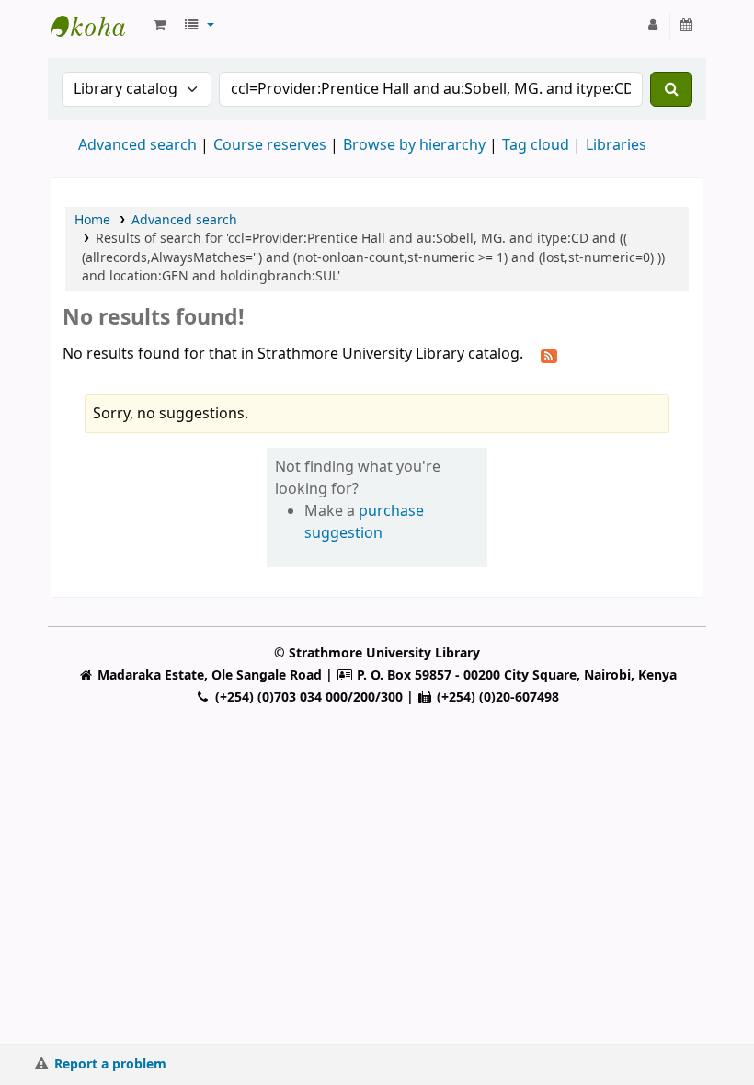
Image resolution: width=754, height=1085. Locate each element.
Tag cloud (535, 145)
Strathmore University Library (97, 25)
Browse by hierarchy (414, 145)
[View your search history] (687, 25)
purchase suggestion (364, 522)
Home (92, 220)
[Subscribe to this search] (549, 354)
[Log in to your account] (653, 25)
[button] (159, 25)
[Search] (671, 89)
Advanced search (137, 145)
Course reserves (269, 145)
